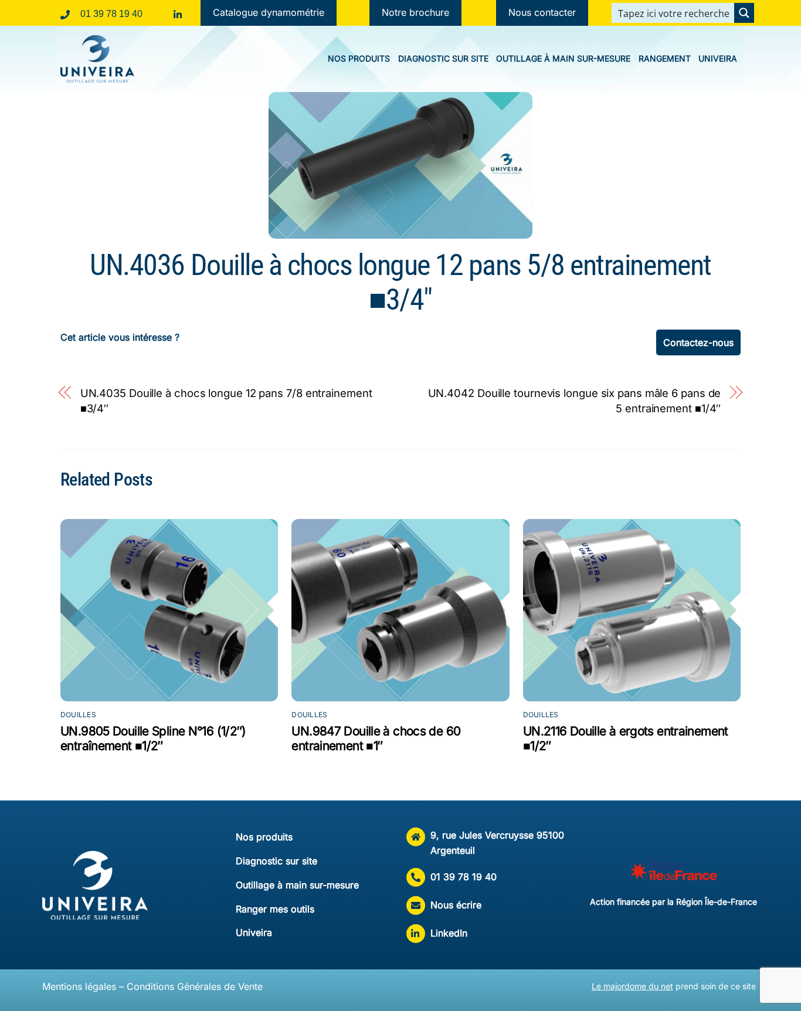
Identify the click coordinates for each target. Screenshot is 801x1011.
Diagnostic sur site (276, 861)
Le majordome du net (632, 986)
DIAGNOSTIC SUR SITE (443, 58)
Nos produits (264, 837)
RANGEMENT (665, 58)
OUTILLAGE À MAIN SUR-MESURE (563, 58)
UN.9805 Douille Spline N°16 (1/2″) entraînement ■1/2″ (153, 738)
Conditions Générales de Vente (195, 986)
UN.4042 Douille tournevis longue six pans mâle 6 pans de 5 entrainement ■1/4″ (574, 400)
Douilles (78, 714)
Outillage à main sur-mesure (297, 885)
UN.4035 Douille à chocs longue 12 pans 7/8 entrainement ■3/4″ (226, 400)
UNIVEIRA (717, 58)
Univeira (254, 932)
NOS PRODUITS (359, 58)
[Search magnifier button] (744, 13)
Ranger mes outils (275, 909)
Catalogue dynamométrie (268, 12)
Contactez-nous (698, 342)
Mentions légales (79, 986)
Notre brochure (415, 12)
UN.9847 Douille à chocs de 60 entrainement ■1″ (375, 738)
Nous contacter (542, 12)
